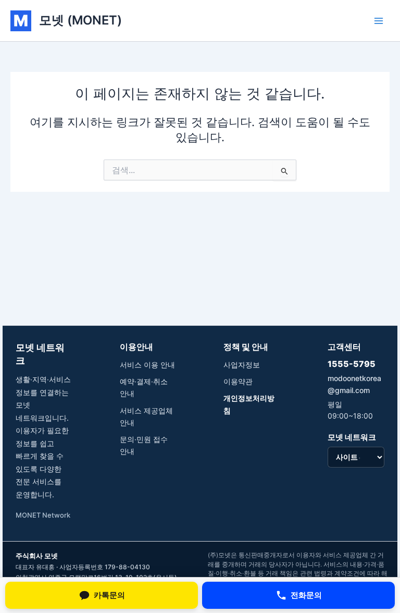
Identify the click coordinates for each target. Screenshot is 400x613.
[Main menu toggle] (379, 21)
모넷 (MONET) (80, 20)
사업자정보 (241, 364)
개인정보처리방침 (248, 404)
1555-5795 (352, 364)
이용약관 (238, 381)
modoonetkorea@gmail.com (354, 384)
